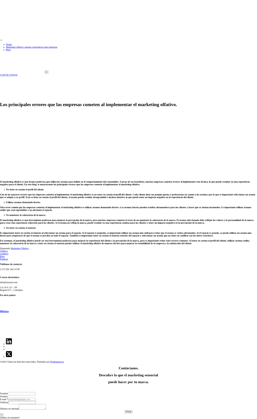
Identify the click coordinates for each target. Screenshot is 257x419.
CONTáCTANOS (8, 75)
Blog (8, 50)
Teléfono (4, 402)
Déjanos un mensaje (9, 408)
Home (9, 44)
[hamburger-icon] (1, 40)
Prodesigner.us (57, 362)
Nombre (4, 393)
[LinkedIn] (9, 344)
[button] (128, 417)
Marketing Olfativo (20, 248)
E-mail (4, 399)
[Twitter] (9, 356)
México (4, 311)
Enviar (128, 412)
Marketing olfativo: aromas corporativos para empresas (31, 47)
